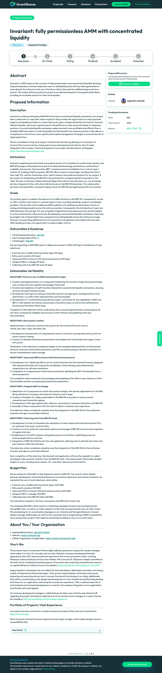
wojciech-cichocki (135, 101)
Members (86, 4)
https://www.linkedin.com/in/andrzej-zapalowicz (45, 599)
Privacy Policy (48, 669)
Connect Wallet (121, 4)
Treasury (72, 4)
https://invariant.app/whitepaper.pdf (27, 151)
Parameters (101, 4)
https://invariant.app (19, 614)
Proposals (58, 4)
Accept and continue (137, 664)
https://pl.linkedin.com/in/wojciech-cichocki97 (79, 565)
